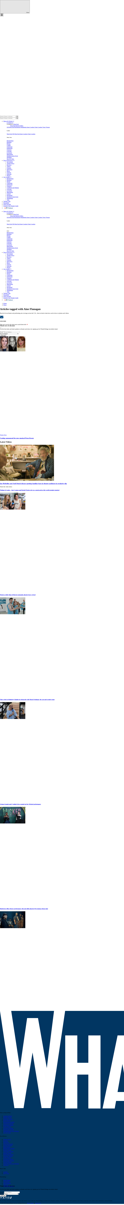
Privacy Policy (30, 1203)
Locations (9, 122)
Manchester (10, 154)
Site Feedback (7, 1183)
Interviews (9, 169)
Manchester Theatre (8, 1129)
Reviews (9, 165)
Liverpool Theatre (8, 1128)
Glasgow (9, 150)
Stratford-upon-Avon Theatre (11, 1131)
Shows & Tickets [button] (8, 121)
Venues (48, 127)
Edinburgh (9, 148)
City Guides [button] (6, 177)
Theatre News (10, 163)
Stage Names (6, 1180)
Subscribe (3, 335)
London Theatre (7, 1116)
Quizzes (9, 172)
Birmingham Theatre (8, 1122)
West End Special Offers (16, 125)
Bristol (8, 143)
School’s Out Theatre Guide (10, 206)
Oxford (9, 194)
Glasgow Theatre (8, 1119)
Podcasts (9, 174)
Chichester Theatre (8, 1123)
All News (6, 1165)
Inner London (31, 127)
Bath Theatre (6, 1120)
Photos (8, 175)
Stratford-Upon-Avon (12, 197)
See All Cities (10, 159)
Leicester (9, 151)
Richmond (17, 127)
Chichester (9, 147)
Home (5, 303)
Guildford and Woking (13, 187)
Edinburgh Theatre (8, 1125)
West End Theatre (8, 1144)
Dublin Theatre (7, 1117)
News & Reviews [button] (8, 160)
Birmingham (10, 140)
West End (16, 124)
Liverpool (9, 153)
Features (9, 168)
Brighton (9, 142)
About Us (6, 1184)
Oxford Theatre (7, 1162)
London (5, 1172)
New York (6, 1173)
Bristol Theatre (7, 1150)
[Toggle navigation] (2, 14)
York (8, 200)
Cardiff (9, 145)
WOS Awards (7, 204)
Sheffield (9, 157)
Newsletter (6, 203)
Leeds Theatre (7, 1126)
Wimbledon (23, 127)
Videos (8, 166)
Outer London (39, 127)
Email (2, 332)
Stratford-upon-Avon (12, 156)
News (4, 305)
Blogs (8, 171)
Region (2, 333)
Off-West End (11, 127)
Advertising (6, 1181)
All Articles (10, 162)
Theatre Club (6, 201)
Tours (44, 127)
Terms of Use (38, 1203)
